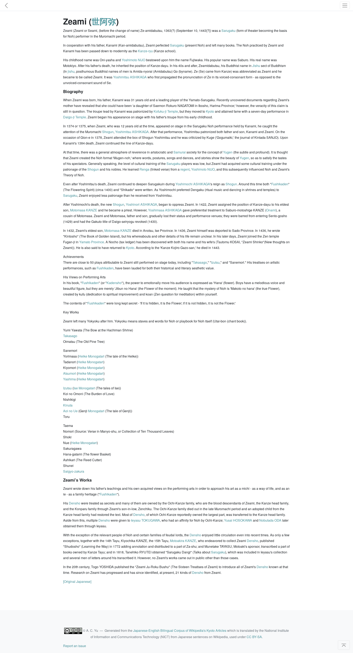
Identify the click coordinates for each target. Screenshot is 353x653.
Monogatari (96, 411)
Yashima (69, 379)
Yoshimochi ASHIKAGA (192, 184)
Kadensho (114, 282)
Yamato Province (91, 242)
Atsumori (69, 373)
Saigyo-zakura (73, 471)
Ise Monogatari (84, 388)
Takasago (200, 262)
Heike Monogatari (91, 356)
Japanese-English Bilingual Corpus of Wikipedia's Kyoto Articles (179, 630)
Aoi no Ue (70, 411)
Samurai (179, 152)
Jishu (256, 65)
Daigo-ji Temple (74, 117)
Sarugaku (228, 30)
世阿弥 (104, 21)
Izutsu (215, 262)
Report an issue (74, 645)
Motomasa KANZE (83, 210)
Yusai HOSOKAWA (238, 520)
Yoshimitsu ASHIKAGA (130, 77)
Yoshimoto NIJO (133, 60)
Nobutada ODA (270, 520)
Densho (74, 503)
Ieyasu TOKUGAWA (145, 520)
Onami (271, 210)
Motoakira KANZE (183, 540)
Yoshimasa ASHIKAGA (165, 210)
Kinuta (68, 405)
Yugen (227, 152)
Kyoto (210, 111)
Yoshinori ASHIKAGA (141, 204)
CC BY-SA (254, 636)
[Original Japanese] (77, 581)
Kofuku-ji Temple (166, 111)
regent (185, 169)
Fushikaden (279, 184)
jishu (71, 71)
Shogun (108, 131)
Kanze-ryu (145, 51)
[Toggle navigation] (345, 5)
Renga (144, 169)
